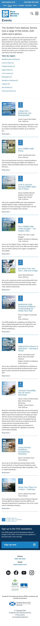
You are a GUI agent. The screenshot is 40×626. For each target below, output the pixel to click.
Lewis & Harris (8, 63)
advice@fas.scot (8, 2)
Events (10, 5)
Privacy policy (20, 615)
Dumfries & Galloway (10, 80)
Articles (15, 5)
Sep (20, 105)
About (34, 5)
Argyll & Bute (7, 70)
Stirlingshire (7, 77)
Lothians (6, 84)
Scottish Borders (8, 66)
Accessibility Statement (20, 617)
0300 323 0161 (20, 559)
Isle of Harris (7, 87)
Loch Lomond (7, 73)
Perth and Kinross (9, 91)
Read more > (6, 134)
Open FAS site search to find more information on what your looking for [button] (31, 13)
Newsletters (28, 5)
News (5, 5)
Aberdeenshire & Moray (11, 59)
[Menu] (36, 13)
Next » (20, 519)
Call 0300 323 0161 (31, 2)
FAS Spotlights (21, 5)
